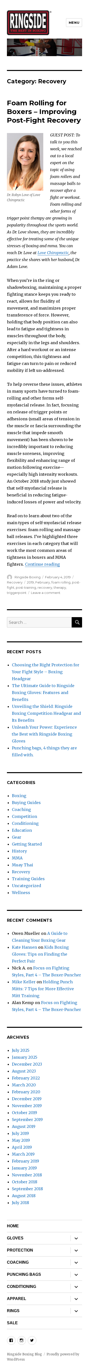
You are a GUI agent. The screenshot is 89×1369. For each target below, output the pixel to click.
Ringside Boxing (28, 577)
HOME (13, 1226)
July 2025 (20, 1050)
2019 (30, 582)
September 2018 (27, 1188)
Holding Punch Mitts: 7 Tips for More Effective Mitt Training (43, 988)
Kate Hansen (24, 947)
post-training (26, 587)
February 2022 (26, 1078)
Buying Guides (26, 802)
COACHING (18, 1262)
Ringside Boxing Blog (24, 1354)
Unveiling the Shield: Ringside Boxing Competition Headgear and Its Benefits (46, 713)
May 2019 (21, 1140)
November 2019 (27, 1105)
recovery (45, 587)
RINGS (13, 1311)
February (42, 582)
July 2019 (20, 1133)
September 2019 (27, 1119)
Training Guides (28, 878)
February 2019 (25, 1161)
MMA (17, 857)
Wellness (21, 892)
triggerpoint (16, 593)
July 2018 (20, 1202)
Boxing (19, 795)
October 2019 (24, 1112)
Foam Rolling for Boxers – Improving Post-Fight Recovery (44, 111)
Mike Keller (24, 981)
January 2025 (24, 1057)
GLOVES (15, 1238)
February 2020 (26, 1091)
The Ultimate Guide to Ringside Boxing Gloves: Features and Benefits (43, 692)
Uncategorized (26, 885)
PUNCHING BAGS (24, 1274)
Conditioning (25, 823)
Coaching (21, 809)
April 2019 (22, 1147)
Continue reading (42, 564)
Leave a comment (45, 593)
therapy (60, 587)
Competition (24, 816)
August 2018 (24, 1195)
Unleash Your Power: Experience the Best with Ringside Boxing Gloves (44, 734)
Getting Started (27, 844)
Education (22, 830)
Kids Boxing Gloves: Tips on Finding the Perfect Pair (40, 954)
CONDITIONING (21, 1286)
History (19, 851)
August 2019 (23, 1126)
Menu (74, 22)
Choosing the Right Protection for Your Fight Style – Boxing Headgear (45, 671)
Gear (16, 837)
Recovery (14, 582)
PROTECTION (20, 1250)
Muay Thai (22, 864)
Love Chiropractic (53, 252)
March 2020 (24, 1084)
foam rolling (60, 582)
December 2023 (27, 1064)
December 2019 (27, 1098)
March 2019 (23, 1154)
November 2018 (27, 1174)
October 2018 (24, 1181)
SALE (12, 1323)
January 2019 (24, 1168)
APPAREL (16, 1299)
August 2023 (24, 1071)
